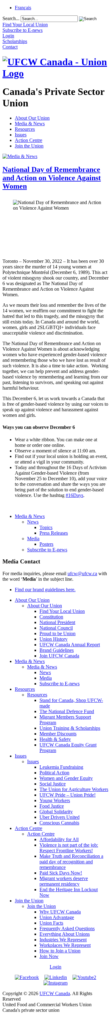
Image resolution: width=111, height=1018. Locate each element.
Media (33, 538)
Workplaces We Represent (65, 945)
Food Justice (51, 806)
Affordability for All (59, 839)
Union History (53, 639)
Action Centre (28, 140)
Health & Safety (55, 739)
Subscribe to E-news (47, 549)
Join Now (49, 956)
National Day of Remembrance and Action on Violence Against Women (51, 177)
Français (23, 7)
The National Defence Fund (66, 711)
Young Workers (54, 800)
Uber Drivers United (59, 817)
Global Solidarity (56, 811)
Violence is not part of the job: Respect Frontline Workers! (68, 847)
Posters (46, 544)
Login (55, 966)
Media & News (30, 123)
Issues (21, 134)
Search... (10, 18)
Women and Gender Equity (66, 778)
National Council (56, 628)
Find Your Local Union (62, 611)
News (33, 521)
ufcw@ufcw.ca (82, 573)
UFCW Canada (54, 993)
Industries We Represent (63, 939)
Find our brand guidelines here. (45, 589)
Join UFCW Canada (59, 655)
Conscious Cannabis (59, 822)
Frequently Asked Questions (67, 928)
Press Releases (53, 533)
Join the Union (29, 145)
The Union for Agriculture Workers (73, 789)
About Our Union (32, 118)
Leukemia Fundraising (61, 767)
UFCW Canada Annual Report (69, 644)
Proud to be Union (57, 633)
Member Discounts (57, 733)
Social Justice (52, 783)
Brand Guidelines (56, 650)
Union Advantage (56, 917)
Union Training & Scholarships (69, 728)
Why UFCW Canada (60, 911)
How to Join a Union (59, 950)
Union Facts (51, 923)
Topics (45, 527)
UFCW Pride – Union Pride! (67, 795)
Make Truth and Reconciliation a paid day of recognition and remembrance (71, 861)
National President (57, 622)
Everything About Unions (64, 934)
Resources (25, 129)
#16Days (74, 495)
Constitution (51, 616)
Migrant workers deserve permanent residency (63, 881)
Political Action (54, 772)
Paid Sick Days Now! (60, 872)
